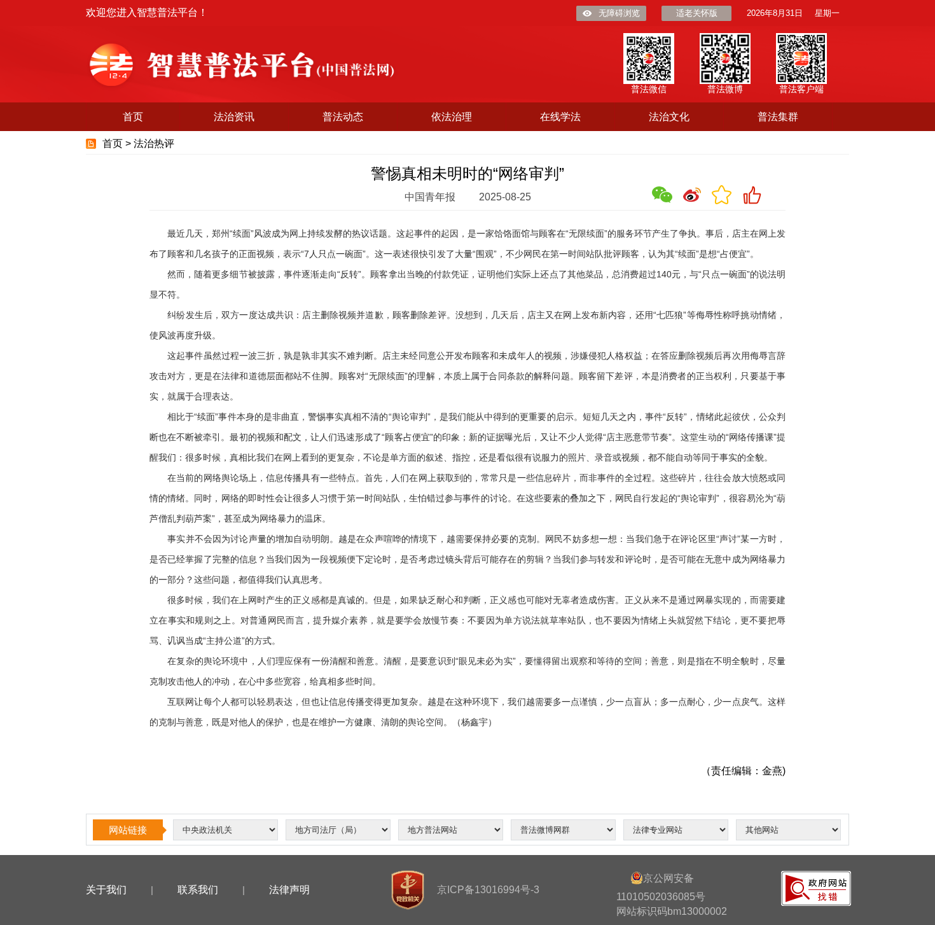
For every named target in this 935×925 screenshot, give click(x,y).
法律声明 (289, 889)
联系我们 (197, 889)
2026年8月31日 (775, 13)
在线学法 (560, 116)
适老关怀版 (696, 13)
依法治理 (451, 116)
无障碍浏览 (619, 13)
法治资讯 (234, 116)
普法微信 (649, 89)
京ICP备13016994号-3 (488, 889)
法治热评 (154, 143)
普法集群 (778, 116)
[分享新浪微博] (692, 194)
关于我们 (106, 889)
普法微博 (725, 89)
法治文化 (669, 116)
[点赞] (752, 194)
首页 (133, 116)
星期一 (827, 13)
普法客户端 (801, 89)
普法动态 (342, 116)
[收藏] (722, 194)
